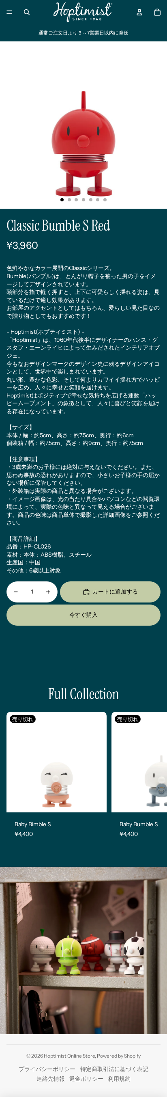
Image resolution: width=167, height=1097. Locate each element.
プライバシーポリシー (47, 1069)
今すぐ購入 (83, 614)
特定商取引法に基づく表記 (114, 1069)
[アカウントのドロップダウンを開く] (139, 12)
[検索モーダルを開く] (27, 12)
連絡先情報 (50, 1078)
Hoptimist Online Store (69, 1056)
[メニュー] (9, 12)
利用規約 (119, 1078)
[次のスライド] (153, 779)
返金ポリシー (86, 1078)
